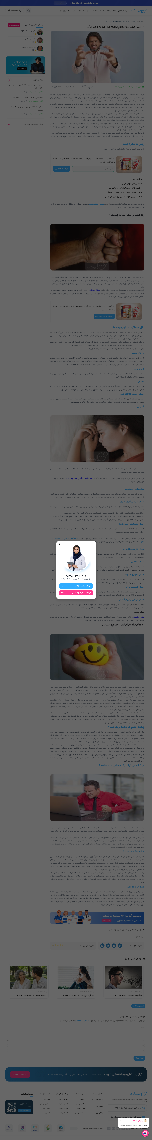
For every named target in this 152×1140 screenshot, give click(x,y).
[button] (60, 544)
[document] (76, 570)
